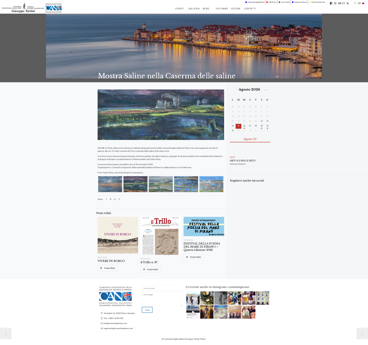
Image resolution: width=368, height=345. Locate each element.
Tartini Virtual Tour (318, 2)
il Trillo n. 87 (149, 262)
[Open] (193, 298)
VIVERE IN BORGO (111, 261)
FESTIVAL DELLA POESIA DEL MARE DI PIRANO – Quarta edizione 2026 (202, 247)
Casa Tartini (285, 2)
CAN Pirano (272, 2)
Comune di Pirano (300, 2)
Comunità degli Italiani (256, 2)
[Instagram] (198, 303)
